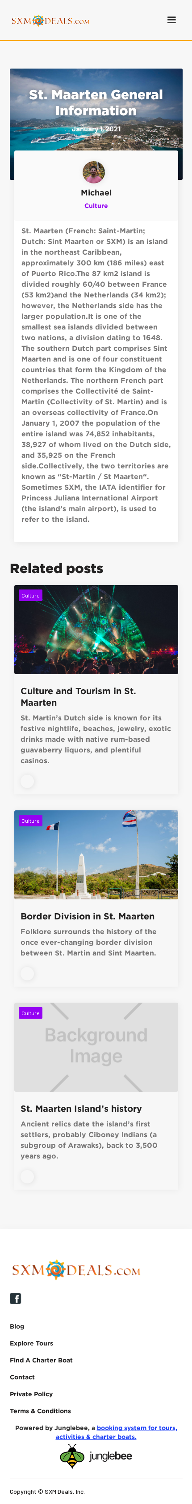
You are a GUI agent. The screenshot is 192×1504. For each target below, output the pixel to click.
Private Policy (31, 1393)
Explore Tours (31, 1343)
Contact (22, 1377)
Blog (17, 1326)
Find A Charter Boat (41, 1360)
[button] (171, 20)
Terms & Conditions (40, 1410)
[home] (48, 20)
